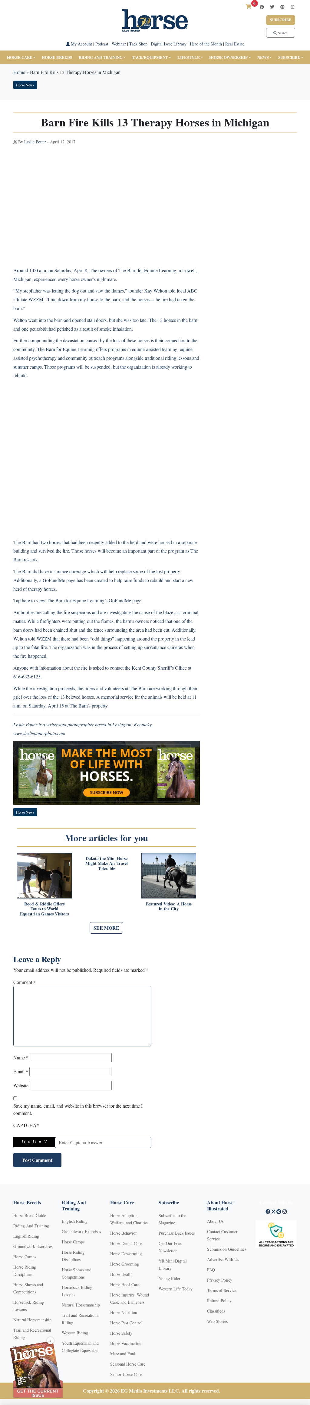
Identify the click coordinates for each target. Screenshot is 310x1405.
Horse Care (19, 57)
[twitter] (272, 7)
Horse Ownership (228, 57)
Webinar (119, 44)
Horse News (25, 84)
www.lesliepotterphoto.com (39, 733)
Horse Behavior (123, 1233)
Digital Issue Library (168, 44)
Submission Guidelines (226, 1249)
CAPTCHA (26, 1125)
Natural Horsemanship (32, 1320)
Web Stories (217, 1321)
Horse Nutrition (123, 1312)
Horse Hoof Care (124, 1284)
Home (19, 72)
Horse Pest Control (126, 1323)
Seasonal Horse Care (127, 1364)
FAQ (211, 1270)
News (263, 57)
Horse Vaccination (125, 1343)
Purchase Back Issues (177, 1233)
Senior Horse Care (126, 1374)
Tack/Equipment (150, 57)
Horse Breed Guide (29, 1215)
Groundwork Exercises (32, 1246)
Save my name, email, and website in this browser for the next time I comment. (78, 1109)
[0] (248, 6)
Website (20, 1085)
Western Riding (75, 1333)
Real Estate (234, 44)
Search (282, 32)
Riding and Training (101, 57)
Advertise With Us (223, 1259)
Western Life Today (176, 1289)
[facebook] (262, 7)
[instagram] (292, 7)
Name (20, 1057)
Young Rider (169, 1278)
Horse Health (121, 1274)
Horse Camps (24, 1256)
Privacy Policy (219, 1280)
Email (20, 1071)
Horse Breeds (57, 57)
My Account (81, 44)
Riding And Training (31, 1226)
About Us (215, 1221)
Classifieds (216, 1311)
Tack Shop (138, 44)
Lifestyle (188, 57)
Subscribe (280, 19)
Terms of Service (221, 1290)
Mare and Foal (122, 1353)
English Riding (26, 1236)
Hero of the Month (206, 44)
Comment (24, 982)
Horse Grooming (124, 1264)
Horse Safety (121, 1333)
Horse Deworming (126, 1253)
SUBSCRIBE (289, 57)
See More (106, 927)
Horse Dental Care (126, 1243)
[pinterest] (282, 7)
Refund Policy (219, 1300)
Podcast (101, 44)
